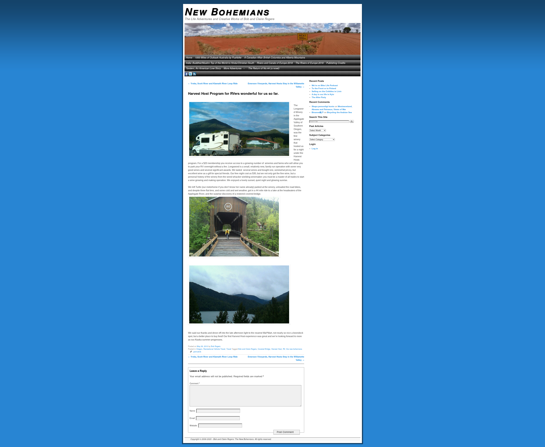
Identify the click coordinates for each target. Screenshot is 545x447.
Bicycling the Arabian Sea (339, 112)
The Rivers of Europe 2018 (309, 63)
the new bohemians (294, 349)
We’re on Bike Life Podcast (325, 85)
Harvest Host (276, 349)
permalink (197, 351)
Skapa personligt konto (323, 106)
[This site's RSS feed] (194, 73)
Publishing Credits (335, 63)
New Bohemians (227, 11)
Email (192, 418)
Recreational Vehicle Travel (214, 349)
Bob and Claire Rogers (247, 349)
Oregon (199, 349)
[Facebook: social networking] (186, 73)
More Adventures (231, 69)
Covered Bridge (264, 349)
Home (189, 57)
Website (193, 425)
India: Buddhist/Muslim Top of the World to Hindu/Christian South (220, 63)
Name (192, 410)
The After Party (319, 97)
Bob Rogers (215, 346)
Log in (315, 148)
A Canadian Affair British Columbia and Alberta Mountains (274, 57)
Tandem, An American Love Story (203, 68)
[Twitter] (190, 73)
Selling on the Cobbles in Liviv (326, 91)
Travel (228, 349)
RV (284, 349)
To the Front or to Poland (324, 88)
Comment (195, 383)
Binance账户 (318, 112)
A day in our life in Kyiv (323, 94)
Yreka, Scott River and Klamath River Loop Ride (213, 83)
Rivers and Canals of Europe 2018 (275, 63)
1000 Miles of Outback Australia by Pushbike (218, 57)
